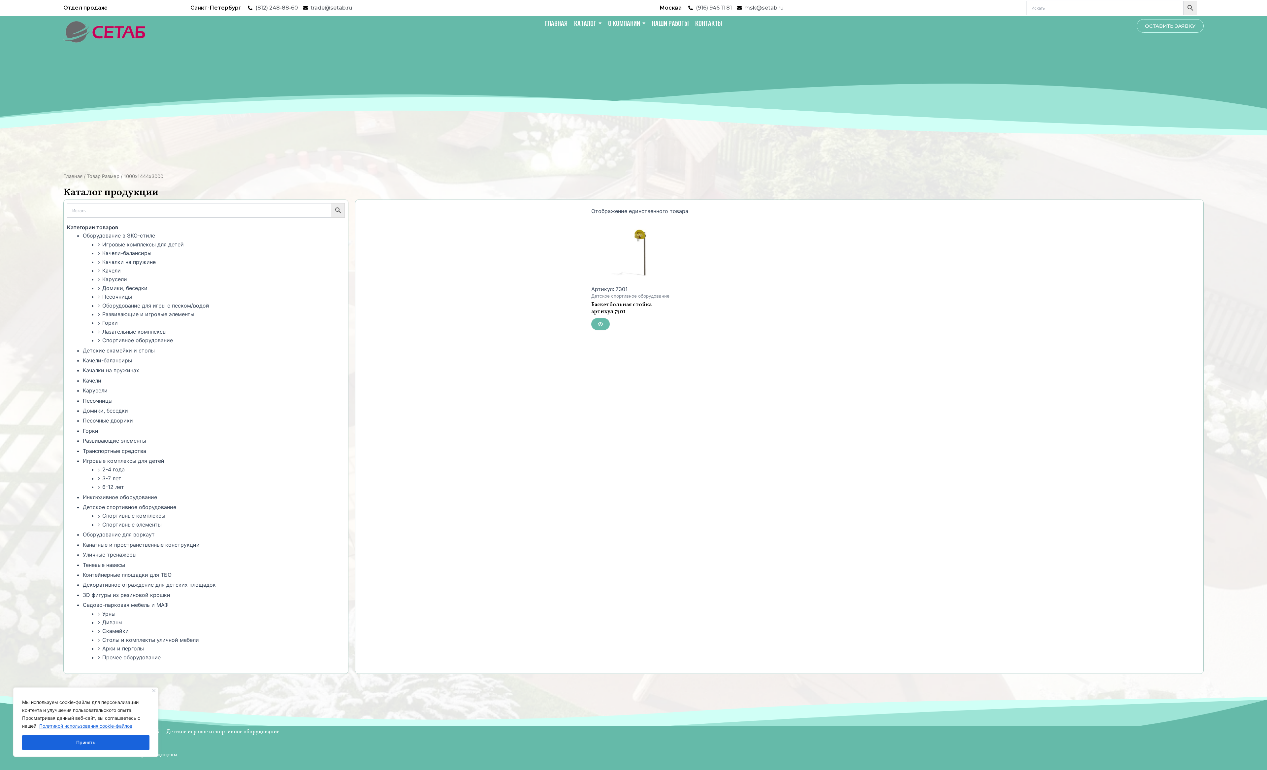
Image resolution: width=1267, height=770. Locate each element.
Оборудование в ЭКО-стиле (119, 235)
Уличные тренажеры (110, 554)
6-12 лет (113, 487)
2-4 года (113, 469)
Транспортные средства (114, 451)
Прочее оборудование (131, 657)
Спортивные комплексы (133, 515)
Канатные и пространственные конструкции (141, 544)
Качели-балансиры (126, 253)
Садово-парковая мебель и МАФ (126, 605)
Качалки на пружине (129, 262)
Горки (110, 322)
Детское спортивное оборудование (129, 507)
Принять (85, 742)
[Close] (153, 690)
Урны (108, 613)
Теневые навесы (104, 565)
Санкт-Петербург (215, 8)
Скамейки (115, 631)
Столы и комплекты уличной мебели (150, 640)
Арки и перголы (123, 648)
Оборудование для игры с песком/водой (155, 305)
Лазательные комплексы (134, 331)
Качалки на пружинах (111, 370)
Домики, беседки (124, 288)
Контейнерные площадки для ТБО (127, 574)
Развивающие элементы (114, 440)
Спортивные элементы (132, 524)
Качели (111, 270)
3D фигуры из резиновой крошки (126, 595)
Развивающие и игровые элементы (148, 314)
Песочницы (117, 296)
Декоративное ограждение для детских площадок (149, 584)
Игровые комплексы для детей (143, 244)
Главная (72, 176)
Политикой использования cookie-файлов (85, 726)
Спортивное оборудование (137, 340)
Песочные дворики (108, 420)
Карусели (114, 279)
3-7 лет (111, 478)
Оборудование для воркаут (119, 534)
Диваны (112, 622)
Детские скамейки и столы (119, 350)
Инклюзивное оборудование (120, 497)
